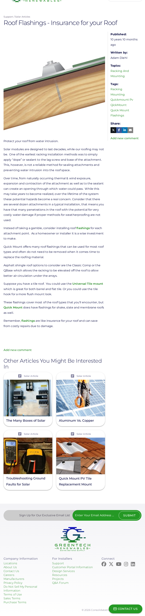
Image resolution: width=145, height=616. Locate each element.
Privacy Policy (13, 582)
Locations (10, 563)
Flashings (117, 115)
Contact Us (11, 571)
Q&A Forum (60, 582)
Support (8, 16)
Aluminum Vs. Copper (76, 421)
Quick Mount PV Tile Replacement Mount (75, 481)
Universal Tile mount (87, 283)
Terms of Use (13, 594)
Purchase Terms (15, 602)
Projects (58, 579)
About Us (10, 567)
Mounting (118, 94)
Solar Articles (22, 16)
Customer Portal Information (72, 567)
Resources (59, 575)
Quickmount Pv (122, 99)
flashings (83, 228)
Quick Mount (13, 307)
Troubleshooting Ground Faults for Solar (25, 481)
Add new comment (18, 350)
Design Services (63, 571)
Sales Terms (12, 598)
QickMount (119, 105)
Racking (116, 89)
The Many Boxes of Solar (25, 421)
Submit (129, 515)
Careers (9, 575)
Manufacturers (14, 579)
